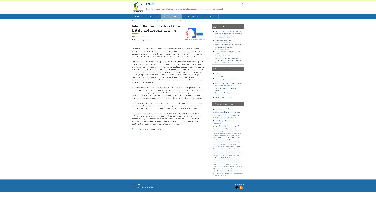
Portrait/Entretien (235, 146)
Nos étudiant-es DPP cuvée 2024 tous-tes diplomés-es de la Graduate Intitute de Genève (228, 60)
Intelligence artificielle (238, 173)
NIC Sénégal (218, 74)
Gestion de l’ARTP (230, 164)
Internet (215, 153)
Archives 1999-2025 (156, 21)
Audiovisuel (240, 155)
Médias (229, 135)
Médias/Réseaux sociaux (218, 151)
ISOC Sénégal (219, 76)
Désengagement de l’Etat (235, 151)
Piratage (234, 142)
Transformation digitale (220, 157)
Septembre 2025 (177, 21)
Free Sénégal (230, 173)
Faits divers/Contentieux (225, 117)
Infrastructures (220, 120)
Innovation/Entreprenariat (221, 171)
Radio (241, 146)
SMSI (214, 168)
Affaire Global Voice (233, 157)
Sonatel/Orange (217, 128)
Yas (226, 175)
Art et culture (219, 140)
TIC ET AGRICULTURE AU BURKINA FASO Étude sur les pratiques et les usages (228, 47)
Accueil (134, 21)
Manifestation (222, 142)
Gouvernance (228, 146)
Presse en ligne (229, 142)
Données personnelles (228, 133)
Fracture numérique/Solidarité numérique (225, 168)
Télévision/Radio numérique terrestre (229, 155)
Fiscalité (215, 140)
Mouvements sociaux (218, 133)
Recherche (215, 123)
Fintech (226, 115)
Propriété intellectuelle (225, 148)
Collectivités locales (221, 153)
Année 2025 (167, 21)
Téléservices (238, 142)
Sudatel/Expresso (217, 131)
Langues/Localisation (235, 148)
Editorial (215, 175)
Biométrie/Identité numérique (219, 144)
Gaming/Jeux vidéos (221, 175)
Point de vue (229, 140)
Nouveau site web (234, 117)
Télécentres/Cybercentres (218, 112)
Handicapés (231, 162)
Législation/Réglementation (219, 146)
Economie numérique (232, 112)
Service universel (229, 160)
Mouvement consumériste (222, 135)
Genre (224, 140)
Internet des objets (223, 173)
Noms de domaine (233, 115)
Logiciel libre (225, 137)
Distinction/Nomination (223, 162)
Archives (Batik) (147, 187)
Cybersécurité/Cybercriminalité (226, 126)
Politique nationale (217, 115)
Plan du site (136, 187)
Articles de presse (171, 16)
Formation (219, 137)
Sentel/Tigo (235, 160)
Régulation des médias (226, 131)
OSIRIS (150, 4)
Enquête (142, 129)
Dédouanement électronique (231, 153)
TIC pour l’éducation (232, 121)
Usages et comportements (142, 40)
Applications (234, 131)
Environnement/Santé (231, 144)
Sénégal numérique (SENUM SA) (224, 97)
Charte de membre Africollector (224, 41)
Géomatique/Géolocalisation (219, 160)
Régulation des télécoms (223, 109)
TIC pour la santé (216, 148)
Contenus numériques (222, 164)
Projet (219, 123)
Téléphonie (227, 151)
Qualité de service (226, 166)
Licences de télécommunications (228, 128)
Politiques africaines (234, 137)
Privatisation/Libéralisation (237, 166)
